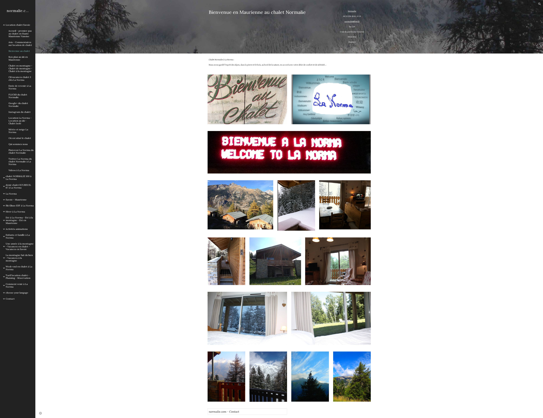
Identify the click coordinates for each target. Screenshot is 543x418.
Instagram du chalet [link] (19, 112)
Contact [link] (10, 298)
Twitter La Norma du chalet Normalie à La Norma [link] (20, 161)
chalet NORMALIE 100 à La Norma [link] (18, 177)
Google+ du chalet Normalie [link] (18, 104)
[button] (539, 4)
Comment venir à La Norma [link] (17, 285)
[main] (268, 12)
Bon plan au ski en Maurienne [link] (18, 58)
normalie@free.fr (352, 21)
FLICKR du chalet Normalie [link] (17, 96)
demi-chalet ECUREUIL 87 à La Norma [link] (18, 186)
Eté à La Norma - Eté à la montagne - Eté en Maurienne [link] (19, 220)
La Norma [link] (11, 193)
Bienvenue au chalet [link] (19, 51)
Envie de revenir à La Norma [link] (19, 87)
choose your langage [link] (17, 292)
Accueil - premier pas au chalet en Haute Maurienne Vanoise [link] (20, 33)
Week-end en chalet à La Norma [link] (19, 268)
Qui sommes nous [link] (18, 144)
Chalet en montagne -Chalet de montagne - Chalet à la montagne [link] (20, 68)
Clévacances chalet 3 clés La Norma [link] (19, 78)
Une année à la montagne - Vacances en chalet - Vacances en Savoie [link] (20, 246)
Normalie (352, 11)
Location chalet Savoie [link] (18, 24)
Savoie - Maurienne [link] (16, 199)
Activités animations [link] (17, 229)
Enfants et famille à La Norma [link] (18, 236)
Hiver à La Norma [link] (15, 211)
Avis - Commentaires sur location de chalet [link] (20, 43)
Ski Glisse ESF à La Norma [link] (20, 205)
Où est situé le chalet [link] (19, 138)
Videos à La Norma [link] (18, 170)
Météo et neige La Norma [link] (18, 131)
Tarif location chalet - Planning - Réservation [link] (18, 276)
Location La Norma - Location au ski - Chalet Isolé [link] (20, 120)
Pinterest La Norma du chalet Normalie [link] (21, 151)
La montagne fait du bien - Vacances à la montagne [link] (19, 258)
